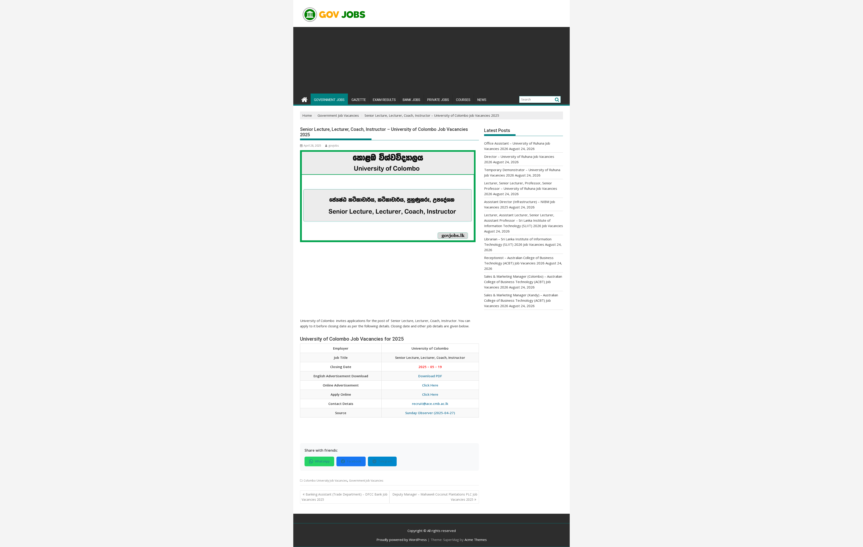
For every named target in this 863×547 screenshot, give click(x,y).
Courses (463, 100)
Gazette (358, 100)
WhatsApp (322, 461)
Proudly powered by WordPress (401, 539)
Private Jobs (438, 100)
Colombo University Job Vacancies (325, 480)
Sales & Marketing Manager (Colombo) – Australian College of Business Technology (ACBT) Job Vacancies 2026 (523, 281)
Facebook (354, 461)
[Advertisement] (431, 60)
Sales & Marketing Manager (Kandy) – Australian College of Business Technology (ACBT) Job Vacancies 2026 (521, 300)
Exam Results (384, 100)
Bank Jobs (411, 100)
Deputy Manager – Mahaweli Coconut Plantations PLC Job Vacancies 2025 (434, 496)
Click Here (430, 385)
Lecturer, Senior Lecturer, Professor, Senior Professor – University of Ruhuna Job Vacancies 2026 (520, 188)
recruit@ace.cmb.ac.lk (430, 403)
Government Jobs (329, 100)
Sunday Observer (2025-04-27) (430, 413)
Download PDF (430, 376)
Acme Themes (476, 539)
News (481, 100)
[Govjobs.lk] (304, 99)
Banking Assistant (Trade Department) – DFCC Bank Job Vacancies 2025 (344, 496)
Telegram (385, 461)
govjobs (333, 145)
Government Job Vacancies (366, 480)
